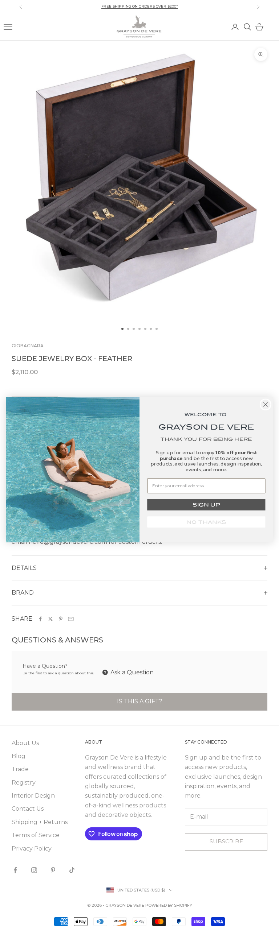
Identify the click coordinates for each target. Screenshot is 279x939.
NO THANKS (206, 522)
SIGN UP (206, 505)
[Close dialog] (265, 404)
